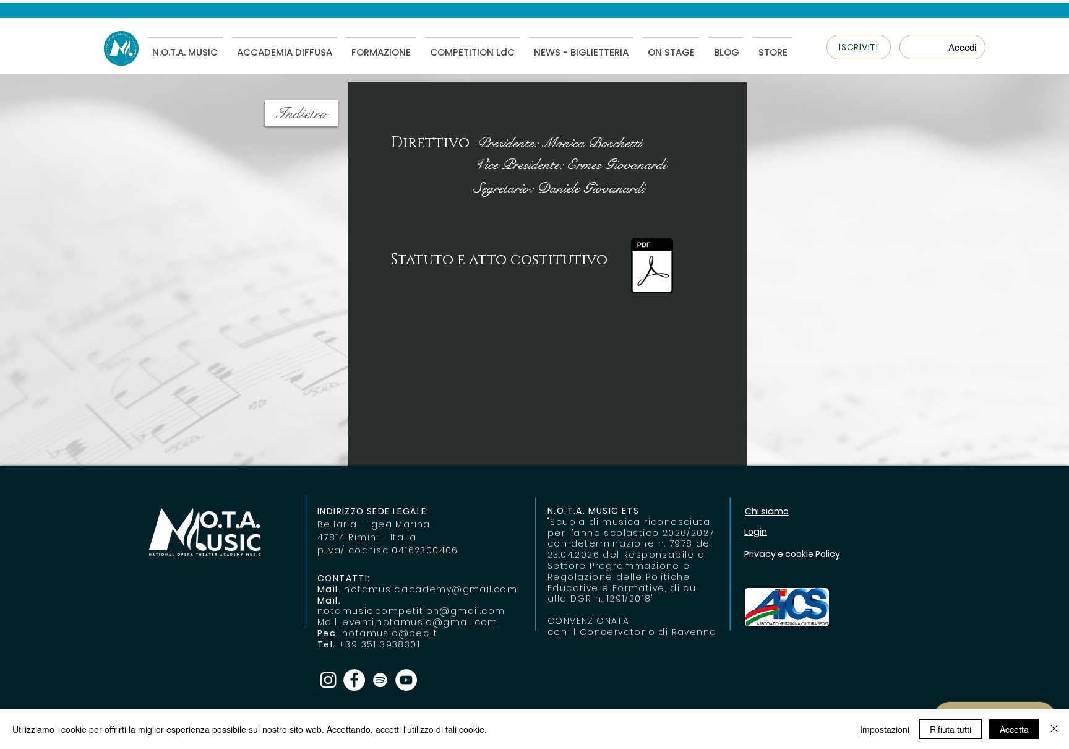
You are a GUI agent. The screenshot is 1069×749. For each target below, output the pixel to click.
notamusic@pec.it (389, 633)
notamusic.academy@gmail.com (430, 589)
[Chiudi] (1054, 729)
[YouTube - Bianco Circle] (406, 680)
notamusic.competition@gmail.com (411, 611)
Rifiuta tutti (950, 729)
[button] (858, 47)
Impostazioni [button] (884, 729)
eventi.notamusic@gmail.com (419, 622)
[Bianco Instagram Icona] (328, 680)
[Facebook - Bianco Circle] (354, 680)
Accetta (1014, 729)
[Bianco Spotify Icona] (380, 680)
